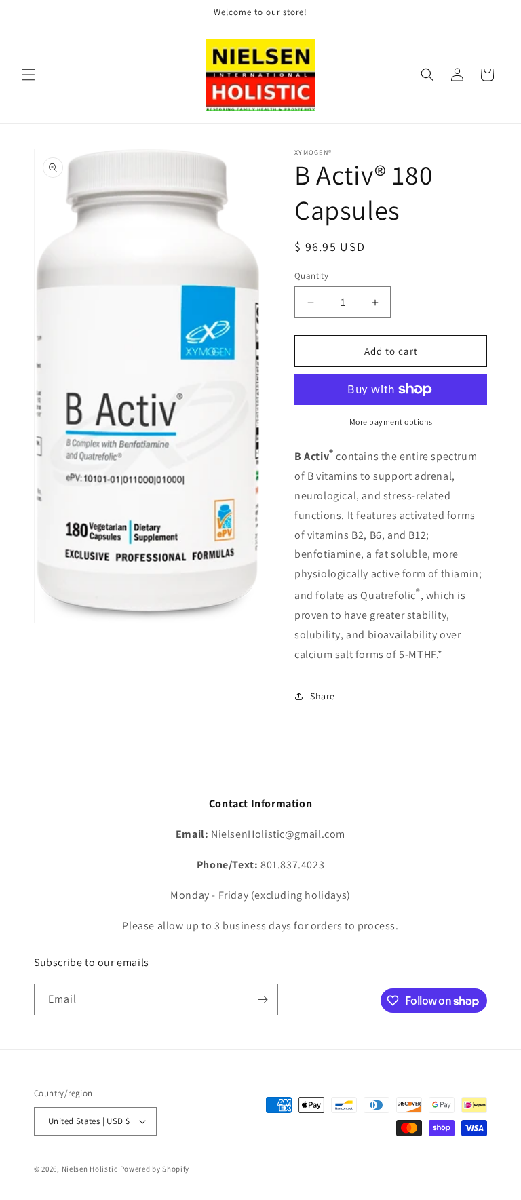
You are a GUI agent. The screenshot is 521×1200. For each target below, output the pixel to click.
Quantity (311, 276)
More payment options (391, 422)
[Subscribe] (262, 999)
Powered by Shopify (155, 1169)
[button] (28, 75)
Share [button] (322, 696)
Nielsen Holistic (90, 1169)
